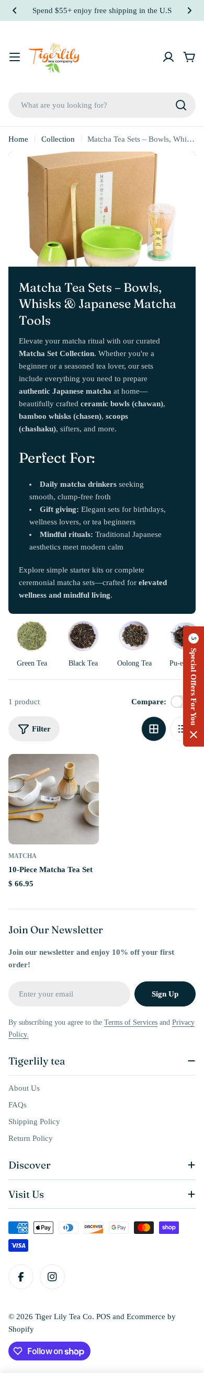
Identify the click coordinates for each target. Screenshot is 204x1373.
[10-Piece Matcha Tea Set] (53, 799)
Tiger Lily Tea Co (63, 1316)
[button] (14, 10)
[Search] (181, 105)
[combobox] (102, 105)
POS (103, 1316)
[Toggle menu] (14, 57)
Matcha (22, 856)
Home (18, 139)
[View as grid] (153, 728)
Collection (58, 139)
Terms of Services (130, 1022)
